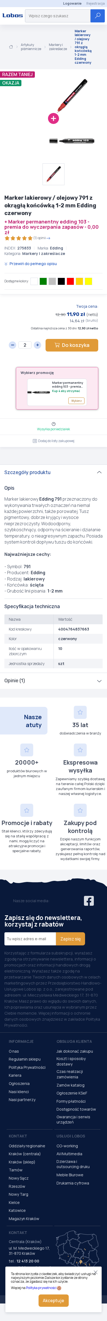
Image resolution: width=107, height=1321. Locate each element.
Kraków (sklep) (22, 1162)
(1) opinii (39, 238)
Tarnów (15, 1169)
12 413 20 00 (27, 1261)
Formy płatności (71, 1101)
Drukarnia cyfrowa (73, 1183)
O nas (14, 1051)
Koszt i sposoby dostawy (71, 1061)
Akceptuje (53, 1300)
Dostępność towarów (76, 1109)
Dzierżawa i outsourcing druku (73, 1164)
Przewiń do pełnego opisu (33, 263)
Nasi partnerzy (22, 1099)
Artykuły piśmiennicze (31, 47)
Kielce (14, 1202)
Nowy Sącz (19, 1178)
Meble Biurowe (70, 1174)
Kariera (15, 1075)
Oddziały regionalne (27, 1145)
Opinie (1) (14, 681)
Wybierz (76, 401)
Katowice (17, 1210)
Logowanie (72, 3)
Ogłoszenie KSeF (72, 1093)
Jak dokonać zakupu (75, 1051)
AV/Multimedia (69, 1153)
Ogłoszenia (19, 1083)
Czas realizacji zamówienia (70, 1074)
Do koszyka (75, 345)
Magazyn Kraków (24, 1218)
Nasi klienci (19, 1091)
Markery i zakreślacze (58, 47)
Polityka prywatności (41, 1287)
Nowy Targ (18, 1194)
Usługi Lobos (71, 1136)
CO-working (67, 1145)
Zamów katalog (71, 1085)
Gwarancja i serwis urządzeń (73, 1119)
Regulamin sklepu (25, 1059)
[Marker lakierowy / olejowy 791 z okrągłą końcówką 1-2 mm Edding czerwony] (49, 96)
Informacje (21, 1041)
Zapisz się (70, 939)
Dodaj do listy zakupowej (56, 441)
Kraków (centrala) (25, 1153)
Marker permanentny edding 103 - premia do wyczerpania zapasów (67, 385)
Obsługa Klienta (74, 1041)
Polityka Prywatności (27, 1067)
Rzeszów (17, 1186)
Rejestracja (95, 3)
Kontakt (18, 1136)
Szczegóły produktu (27, 472)
